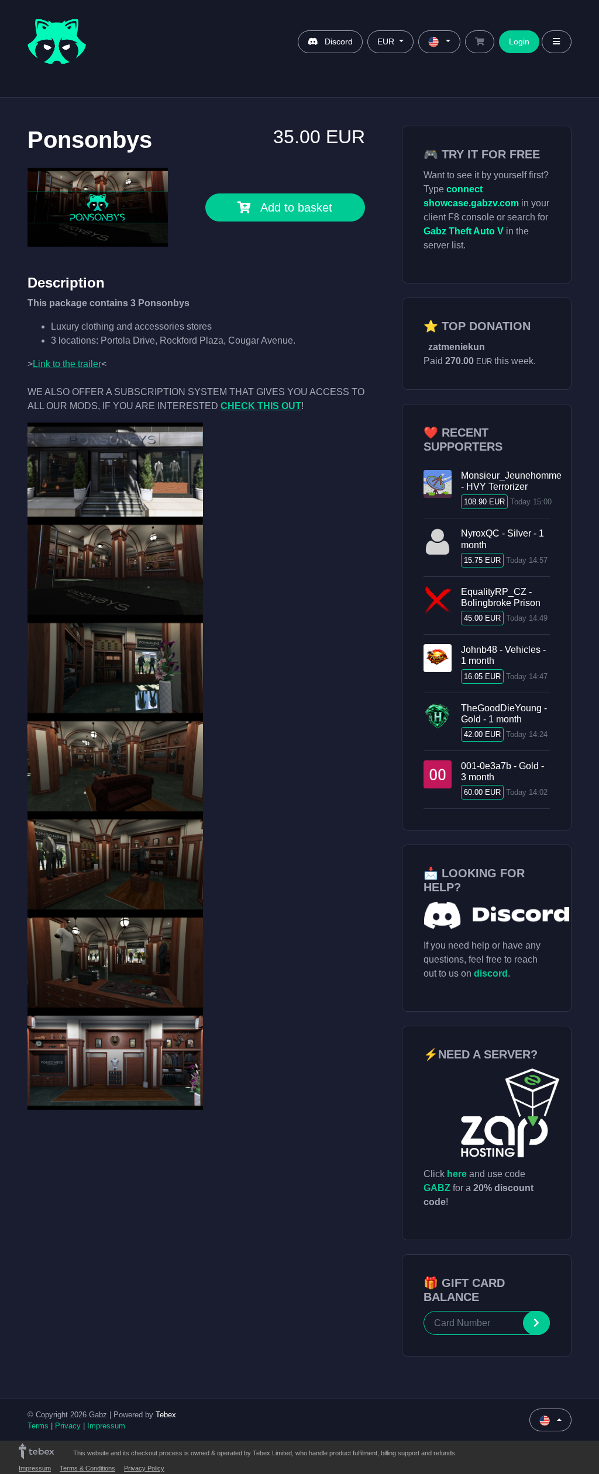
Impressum (106, 1425)
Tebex (166, 1414)
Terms (38, 1425)
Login (519, 41)
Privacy (68, 1425)
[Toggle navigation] (557, 41)
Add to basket (296, 207)
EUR (387, 41)
